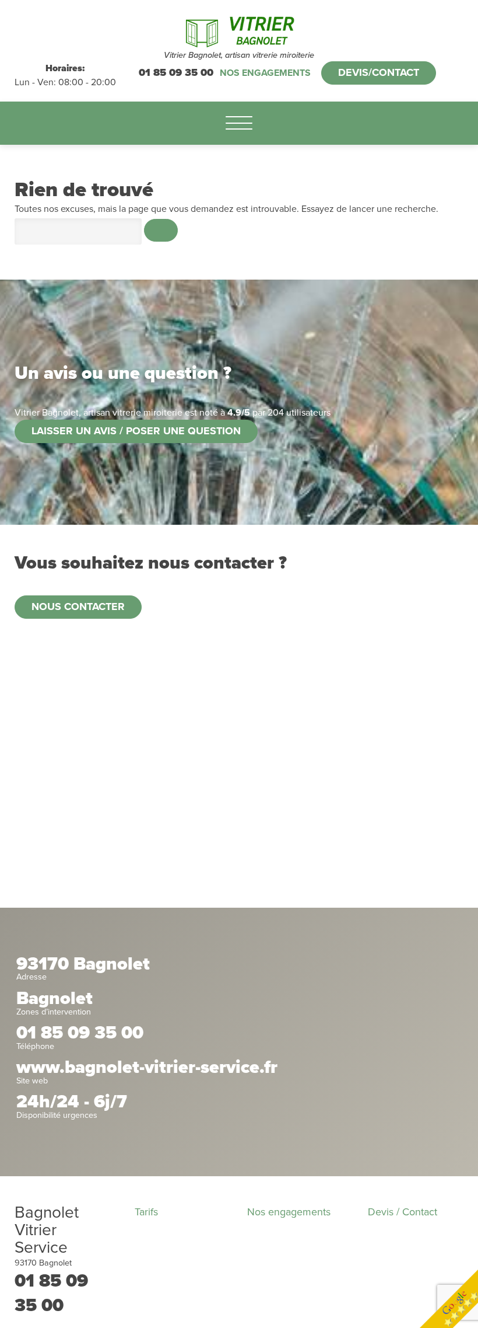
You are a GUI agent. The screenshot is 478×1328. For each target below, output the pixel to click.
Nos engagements (265, 73)
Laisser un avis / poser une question (136, 430)
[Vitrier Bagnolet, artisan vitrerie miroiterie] (239, 30)
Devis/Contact (378, 72)
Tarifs (146, 1211)
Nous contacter (78, 606)
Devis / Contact (402, 1211)
